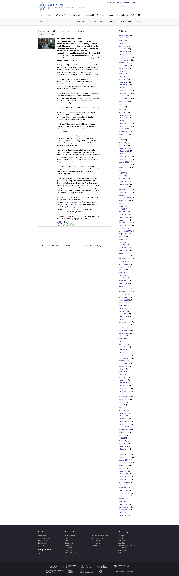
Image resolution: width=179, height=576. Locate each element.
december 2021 (124, 189)
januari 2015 (123, 419)
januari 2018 (123, 319)
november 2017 (124, 325)
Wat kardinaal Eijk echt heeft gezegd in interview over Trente (92, 246)
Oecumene (122, 550)
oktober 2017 (124, 327)
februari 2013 (124, 474)
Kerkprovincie (70, 536)
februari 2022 (124, 184)
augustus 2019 (124, 267)
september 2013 (125, 463)
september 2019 (125, 264)
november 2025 (124, 60)
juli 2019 (122, 270)
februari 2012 (124, 490)
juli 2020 (122, 236)
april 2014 (123, 443)
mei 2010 (122, 512)
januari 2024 (123, 121)
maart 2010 (123, 515)
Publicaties (101, 15)
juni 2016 (122, 372)
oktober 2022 (124, 162)
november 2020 (124, 225)
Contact (111, 15)
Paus (67, 540)
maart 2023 (123, 148)
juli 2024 (122, 104)
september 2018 (125, 297)
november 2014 (124, 424)
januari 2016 (123, 385)
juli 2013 (122, 468)
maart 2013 (123, 471)
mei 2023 (122, 143)
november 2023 (124, 126)
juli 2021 (122, 203)
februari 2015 (124, 416)
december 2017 (124, 322)
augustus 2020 (124, 234)
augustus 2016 (124, 366)
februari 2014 (124, 449)
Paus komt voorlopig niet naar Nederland (57, 245)
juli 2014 (122, 435)
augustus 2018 (124, 300)
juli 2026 (122, 38)
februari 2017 (124, 350)
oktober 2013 (124, 460)
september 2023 (125, 132)
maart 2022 (123, 181)
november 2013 (124, 457)
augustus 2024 (124, 101)
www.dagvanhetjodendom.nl (72, 202)
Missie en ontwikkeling (126, 545)
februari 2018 (124, 316)
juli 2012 (122, 485)
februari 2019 (124, 283)
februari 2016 (124, 383)
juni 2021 (122, 206)
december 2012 (124, 476)
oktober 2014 (124, 427)
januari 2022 (123, 187)
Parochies (68, 545)
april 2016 (123, 377)
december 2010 (124, 507)
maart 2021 (123, 214)
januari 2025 (123, 87)
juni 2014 (122, 438)
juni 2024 (122, 107)
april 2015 (123, 410)
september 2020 (125, 231)
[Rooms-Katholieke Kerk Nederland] (61, 6)
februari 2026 (124, 52)
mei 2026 (122, 43)
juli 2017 (122, 336)
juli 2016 (122, 369)
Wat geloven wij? (74, 15)
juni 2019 (122, 272)
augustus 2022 (124, 167)
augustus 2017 (124, 333)
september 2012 (125, 482)
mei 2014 (122, 441)
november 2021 (124, 192)
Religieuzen (69, 548)
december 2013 (124, 454)
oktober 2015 (124, 394)
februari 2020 (124, 250)
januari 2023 (123, 154)
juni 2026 (122, 40)
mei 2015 (122, 408)
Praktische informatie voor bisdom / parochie (124, 2)
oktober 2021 (124, 195)
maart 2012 (123, 487)
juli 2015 (122, 402)
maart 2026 (123, 49)
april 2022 (123, 178)
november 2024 (124, 93)
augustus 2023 (124, 134)
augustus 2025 (124, 68)
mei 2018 (122, 308)
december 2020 (124, 223)
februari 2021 (124, 217)
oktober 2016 (124, 361)
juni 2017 (122, 338)
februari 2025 (124, 85)
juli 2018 (122, 303)
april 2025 (123, 79)
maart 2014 (123, 446)
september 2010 (125, 510)
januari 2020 (123, 253)
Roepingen (95, 545)
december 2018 (124, 289)
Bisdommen (69, 543)
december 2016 (124, 355)
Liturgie (121, 536)
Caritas (120, 538)
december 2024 (124, 90)
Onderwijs (122, 548)
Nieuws (50, 15)
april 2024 (123, 112)
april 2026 (123, 46)
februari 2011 (124, 504)
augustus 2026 (124, 35)
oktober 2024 (124, 96)
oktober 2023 (124, 129)
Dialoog (121, 552)
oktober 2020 (124, 228)
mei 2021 (122, 209)
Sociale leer (96, 543)
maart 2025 (123, 82)
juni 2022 (122, 173)
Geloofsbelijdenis (98, 538)
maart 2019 (123, 281)
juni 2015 (122, 405)
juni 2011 (122, 501)
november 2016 (124, 358)
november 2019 (124, 259)
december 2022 (124, 156)
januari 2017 (123, 352)
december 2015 (124, 388)
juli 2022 (122, 170)
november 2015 (124, 391)
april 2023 (123, 145)
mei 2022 (122, 176)
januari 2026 (123, 54)
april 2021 (123, 212)
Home (42, 15)
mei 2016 (122, 374)
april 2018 (123, 311)
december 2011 (124, 493)
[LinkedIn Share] (67, 224)
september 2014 (125, 430)
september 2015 (125, 396)
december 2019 (124, 256)
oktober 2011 (124, 499)
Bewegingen (69, 550)
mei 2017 (122, 341)
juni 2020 (122, 239)
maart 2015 (123, 413)
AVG (132, 15)
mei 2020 (122, 242)
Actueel (41, 34)
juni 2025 (122, 74)
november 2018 (124, 292)
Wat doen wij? (89, 15)
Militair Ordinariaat (72, 555)
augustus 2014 (124, 432)
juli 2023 (122, 137)
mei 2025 (122, 76)
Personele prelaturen (72, 552)
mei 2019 (122, 275)
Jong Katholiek (122, 15)
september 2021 (125, 198)
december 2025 (124, 57)
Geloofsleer (96, 540)
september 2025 (125, 65)
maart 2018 (123, 314)
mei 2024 (122, 110)
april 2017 (123, 344)
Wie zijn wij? (60, 15)
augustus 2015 (124, 399)
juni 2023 (122, 140)
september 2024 (125, 98)
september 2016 (125, 363)
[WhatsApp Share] (72, 224)
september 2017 (125, 330)
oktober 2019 (124, 261)
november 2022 (124, 159)
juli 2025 (122, 71)
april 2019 (123, 278)
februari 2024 (124, 118)
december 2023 (124, 123)
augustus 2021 (124, 201)
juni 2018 (122, 305)
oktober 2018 (124, 294)
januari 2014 (123, 452)
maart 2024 (123, 115)
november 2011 (124, 496)
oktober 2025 (124, 63)
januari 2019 (123, 286)
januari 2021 (123, 220)
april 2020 (123, 245)
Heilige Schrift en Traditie (101, 536)
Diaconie (121, 540)
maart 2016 (123, 380)
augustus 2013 (124, 465)
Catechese (122, 543)
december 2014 (124, 421)
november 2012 (124, 479)
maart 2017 (123, 347)
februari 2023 (124, 151)
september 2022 (125, 165)
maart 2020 (123, 247)
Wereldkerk (69, 538)
